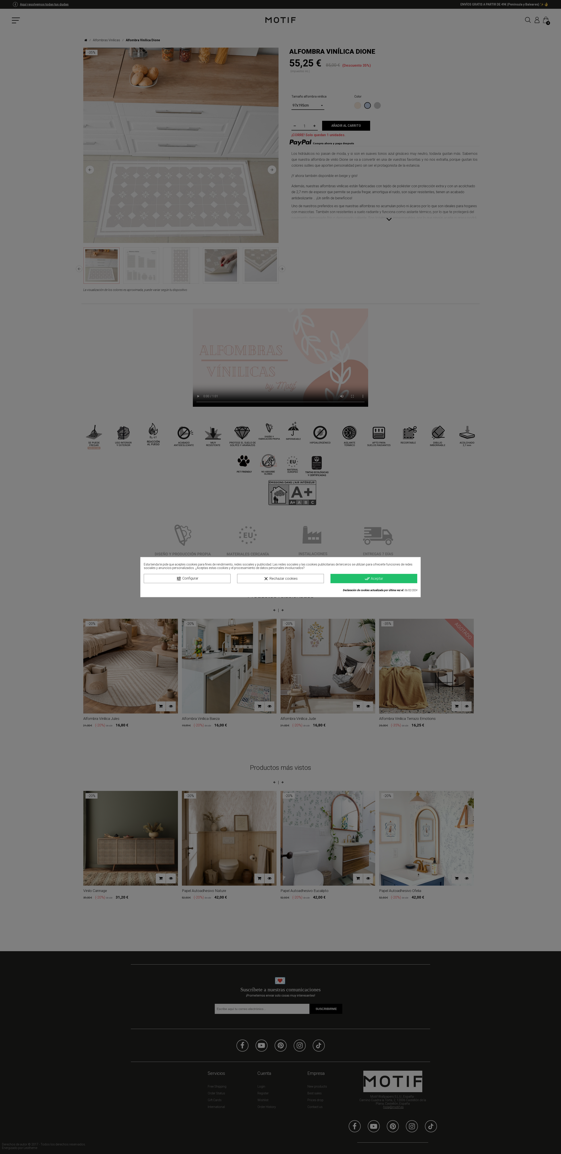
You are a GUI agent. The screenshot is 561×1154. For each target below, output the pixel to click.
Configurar (187, 578)
